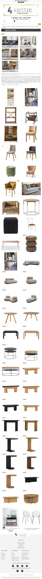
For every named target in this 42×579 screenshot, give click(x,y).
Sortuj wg (3, 84)
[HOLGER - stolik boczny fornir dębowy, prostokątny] (31, 444)
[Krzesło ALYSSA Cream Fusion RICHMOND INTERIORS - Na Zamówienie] (31, 517)
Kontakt (36, 26)
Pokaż (10, 84)
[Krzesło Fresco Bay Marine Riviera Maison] (31, 152)
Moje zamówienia (25, 553)
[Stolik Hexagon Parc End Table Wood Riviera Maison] (31, 207)
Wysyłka (13, 554)
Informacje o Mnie (25, 557)
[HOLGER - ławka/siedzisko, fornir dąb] (31, 407)
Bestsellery (18, 26)
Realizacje (23, 26)
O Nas (33, 26)
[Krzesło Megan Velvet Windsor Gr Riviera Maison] (10, 188)
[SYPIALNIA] (28, 54)
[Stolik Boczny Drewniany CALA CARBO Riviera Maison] (31, 243)
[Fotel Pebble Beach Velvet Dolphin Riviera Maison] (31, 170)
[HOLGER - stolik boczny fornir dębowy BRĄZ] (31, 462)
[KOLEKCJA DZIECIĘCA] (10, 66)
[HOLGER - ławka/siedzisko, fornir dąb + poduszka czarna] (10, 389)
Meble (2, 557)
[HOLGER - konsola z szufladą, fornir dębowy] (31, 426)
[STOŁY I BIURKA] (28, 41)
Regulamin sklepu (15, 558)
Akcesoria (3, 558)
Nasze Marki (28, 26)
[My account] (4, 21)
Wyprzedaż (13, 26)
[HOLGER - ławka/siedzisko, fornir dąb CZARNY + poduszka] (10, 407)
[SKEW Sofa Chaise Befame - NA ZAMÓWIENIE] (31, 298)
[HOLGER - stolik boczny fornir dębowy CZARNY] (10, 462)
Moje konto (25, 550)
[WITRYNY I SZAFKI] (10, 54)
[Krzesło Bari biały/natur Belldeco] (31, 225)
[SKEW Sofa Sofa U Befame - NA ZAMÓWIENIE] (10, 298)
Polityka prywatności (15, 560)
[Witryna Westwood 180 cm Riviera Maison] (10, 134)
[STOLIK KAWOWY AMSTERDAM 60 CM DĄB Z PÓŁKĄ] (31, 353)
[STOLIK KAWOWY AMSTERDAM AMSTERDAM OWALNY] (10, 371)
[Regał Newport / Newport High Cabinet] (10, 97)
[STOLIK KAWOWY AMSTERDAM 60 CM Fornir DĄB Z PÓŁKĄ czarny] (10, 353)
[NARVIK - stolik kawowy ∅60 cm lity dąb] (10, 316)
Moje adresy (24, 555)
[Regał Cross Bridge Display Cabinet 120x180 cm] (10, 115)
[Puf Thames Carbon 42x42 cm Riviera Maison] (10, 225)
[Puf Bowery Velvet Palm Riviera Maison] (10, 170)
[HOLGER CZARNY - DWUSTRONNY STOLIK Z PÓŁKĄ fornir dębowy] (31, 480)
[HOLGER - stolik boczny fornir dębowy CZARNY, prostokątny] (10, 444)
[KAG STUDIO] (21, 10)
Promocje (8, 26)
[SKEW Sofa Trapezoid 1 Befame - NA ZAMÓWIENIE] (10, 280)
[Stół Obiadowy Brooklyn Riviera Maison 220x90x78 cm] (10, 261)
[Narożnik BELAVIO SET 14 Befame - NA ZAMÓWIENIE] (31, 261)
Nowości (4, 26)
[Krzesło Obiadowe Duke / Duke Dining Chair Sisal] (10, 152)
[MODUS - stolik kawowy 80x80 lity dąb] (31, 334)
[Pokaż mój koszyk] (34, 21)
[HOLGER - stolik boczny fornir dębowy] (10, 480)
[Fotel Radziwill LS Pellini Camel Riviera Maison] (10, 207)
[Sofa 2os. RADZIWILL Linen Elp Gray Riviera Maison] (31, 188)
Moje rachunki (25, 554)
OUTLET (4, 27)
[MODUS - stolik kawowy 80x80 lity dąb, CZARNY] (10, 334)
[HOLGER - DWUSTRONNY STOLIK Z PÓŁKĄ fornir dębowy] (10, 499)
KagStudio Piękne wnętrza (18, 574)
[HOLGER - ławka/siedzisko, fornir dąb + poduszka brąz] (31, 389)
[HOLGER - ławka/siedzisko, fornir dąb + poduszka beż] (31, 371)
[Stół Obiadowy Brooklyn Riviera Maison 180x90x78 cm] (31, 97)
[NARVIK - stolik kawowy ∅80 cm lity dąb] (31, 316)
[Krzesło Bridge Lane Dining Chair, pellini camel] (31, 134)
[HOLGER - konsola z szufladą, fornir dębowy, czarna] (10, 426)
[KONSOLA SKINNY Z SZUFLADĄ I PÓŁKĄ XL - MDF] (10, 517)
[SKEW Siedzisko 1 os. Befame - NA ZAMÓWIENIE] (31, 280)
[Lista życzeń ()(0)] (14, 21)
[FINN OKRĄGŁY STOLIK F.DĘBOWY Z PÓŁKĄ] (31, 499)
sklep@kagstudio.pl (21, 547)
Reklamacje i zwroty (15, 557)
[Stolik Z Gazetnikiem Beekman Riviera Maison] (31, 115)
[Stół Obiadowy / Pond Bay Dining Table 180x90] (10, 243)
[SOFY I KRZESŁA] (10, 41)
